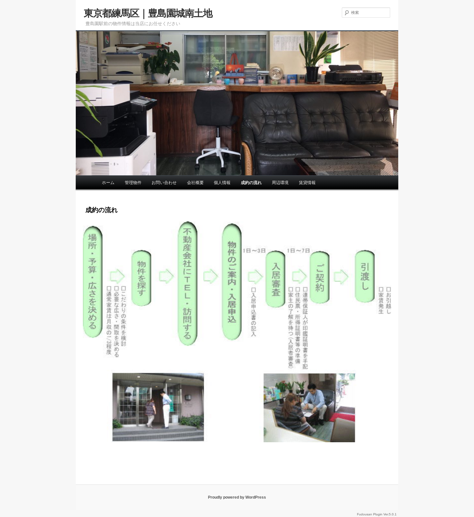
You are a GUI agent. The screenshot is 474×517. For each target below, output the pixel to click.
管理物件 (133, 182)
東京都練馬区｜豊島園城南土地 (148, 13)
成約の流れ (251, 182)
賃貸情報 (307, 182)
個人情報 (222, 182)
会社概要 (195, 182)
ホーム (108, 182)
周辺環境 (280, 182)
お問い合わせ (164, 182)
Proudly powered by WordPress (237, 497)
